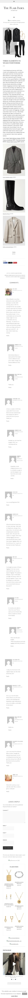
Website (5, 840)
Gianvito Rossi (6, 213)
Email (4, 832)
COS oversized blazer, (8, 247)
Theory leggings (7, 140)
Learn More (14, 996)
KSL (13, 288)
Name (4, 825)
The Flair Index (14, 8)
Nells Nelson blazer (15, 138)
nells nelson (18, 717)
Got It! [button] (24, 993)
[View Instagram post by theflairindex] (23, 973)
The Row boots (20, 140)
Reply (7, 335)
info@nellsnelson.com (16, 468)
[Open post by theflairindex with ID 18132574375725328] (14, 964)
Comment (5, 810)
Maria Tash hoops (12, 141)
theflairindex (14, 954)
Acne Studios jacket (8, 177)
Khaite (13, 252)
